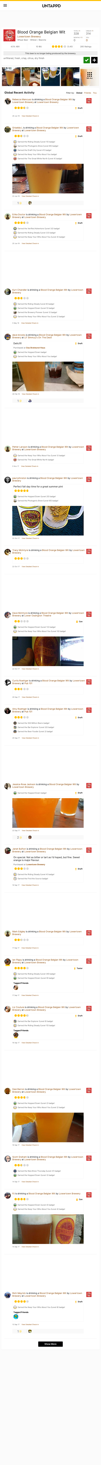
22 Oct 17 (16, 538)
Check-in (87, 60)
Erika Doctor (18, 214)
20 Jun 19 (16, 243)
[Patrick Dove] (30, 1331)
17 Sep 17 (15, 948)
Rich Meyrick (19, 1293)
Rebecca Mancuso (21, 99)
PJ (13, 1193)
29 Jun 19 (16, 116)
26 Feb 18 (16, 394)
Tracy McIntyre (20, 550)
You (95, 93)
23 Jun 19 (16, 196)
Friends (87, 93)
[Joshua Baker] (30, 400)
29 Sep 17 (16, 697)
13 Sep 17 (15, 1324)
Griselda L (17, 127)
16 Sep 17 (15, 1043)
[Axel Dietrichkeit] (30, 203)
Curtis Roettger (20, 680)
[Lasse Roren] (30, 837)
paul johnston (19, 478)
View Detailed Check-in (30, 116)
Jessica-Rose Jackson (23, 784)
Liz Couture (18, 1007)
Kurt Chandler (19, 290)
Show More (50, 1344)
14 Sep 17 (15, 1182)
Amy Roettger (19, 709)
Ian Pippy (17, 959)
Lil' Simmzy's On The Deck (38, 337)
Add (94, 60)
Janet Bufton (19, 849)
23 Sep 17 (16, 830)
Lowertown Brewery (29, 36)
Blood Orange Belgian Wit (58, 99)
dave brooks (18, 335)
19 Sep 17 (15, 885)
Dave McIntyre (20, 613)
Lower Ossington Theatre (37, 615)
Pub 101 (28, 683)
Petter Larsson (20, 447)
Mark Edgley (18, 931)
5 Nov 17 (15, 466)
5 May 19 (15, 323)
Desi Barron (18, 1089)
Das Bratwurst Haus (35, 347)
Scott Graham (19, 1157)
